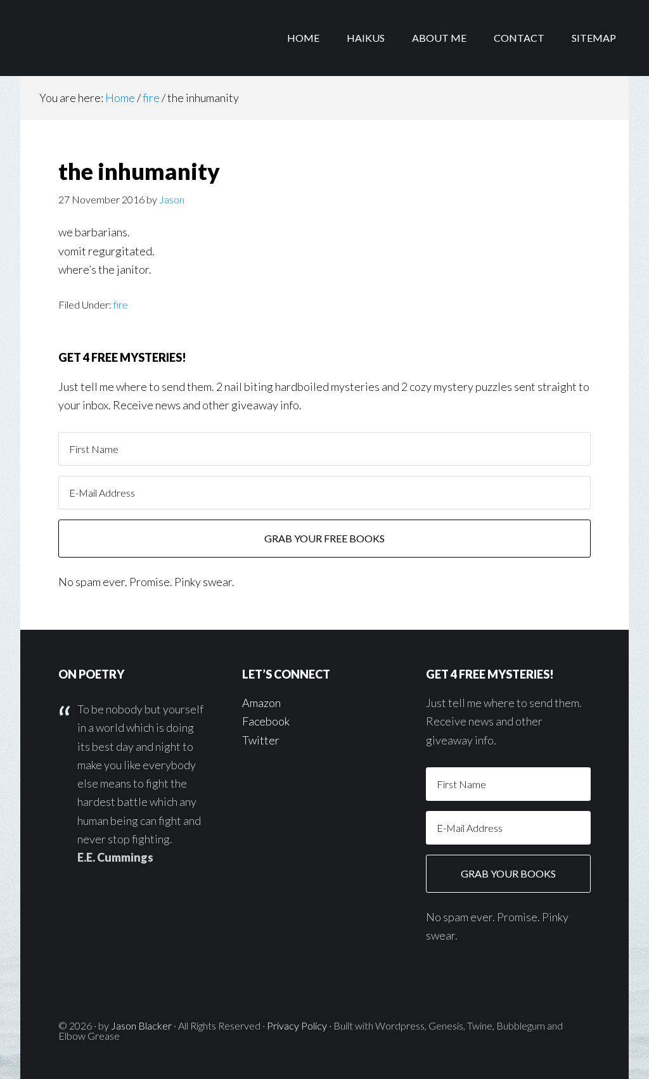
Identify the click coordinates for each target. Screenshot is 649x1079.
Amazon (261, 703)
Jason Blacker (141, 1025)
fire (120, 304)
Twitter (261, 740)
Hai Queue (121, 38)
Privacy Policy (297, 1025)
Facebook (266, 721)
